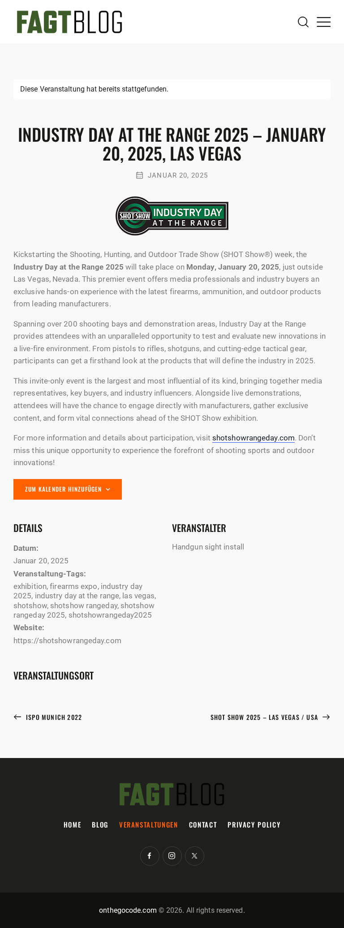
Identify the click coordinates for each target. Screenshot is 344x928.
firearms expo (73, 586)
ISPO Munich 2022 (53, 717)
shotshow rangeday (83, 605)
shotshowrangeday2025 (110, 614)
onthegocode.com (128, 910)
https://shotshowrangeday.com (67, 640)
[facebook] (149, 856)
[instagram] (172, 856)
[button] (324, 22)
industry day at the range (77, 595)
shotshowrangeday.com (253, 437)
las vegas (138, 595)
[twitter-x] (194, 856)
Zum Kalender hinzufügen (63, 488)
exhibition (30, 586)
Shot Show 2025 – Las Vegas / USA (265, 717)
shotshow (30, 605)
